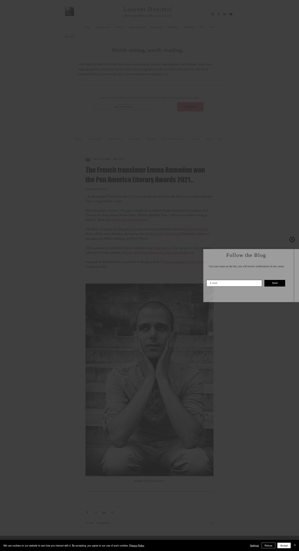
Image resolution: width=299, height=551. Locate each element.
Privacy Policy (136, 545)
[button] (292, 239)
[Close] (295, 545)
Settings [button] (254, 545)
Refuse (268, 545)
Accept (284, 545)
